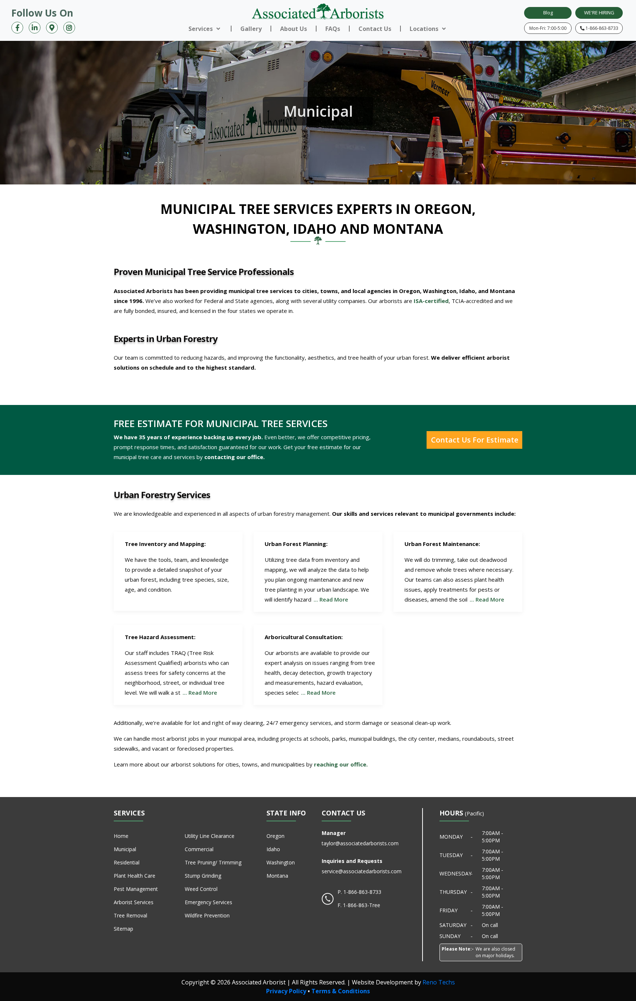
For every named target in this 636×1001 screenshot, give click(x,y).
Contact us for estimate (474, 440)
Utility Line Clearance (209, 835)
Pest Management (136, 888)
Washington (280, 862)
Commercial (199, 849)
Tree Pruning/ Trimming (213, 862)
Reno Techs (439, 982)
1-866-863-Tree (361, 905)
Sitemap (123, 928)
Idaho (273, 849)
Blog (548, 12)
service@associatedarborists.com (362, 871)
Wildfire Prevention (207, 915)
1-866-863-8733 (601, 28)
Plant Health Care (134, 875)
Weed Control (201, 888)
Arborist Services (133, 902)
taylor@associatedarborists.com (360, 843)
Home (121, 835)
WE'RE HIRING (599, 12)
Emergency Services (208, 902)
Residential (126, 862)
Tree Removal (130, 915)
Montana (277, 875)
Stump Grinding (203, 875)
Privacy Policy (286, 991)
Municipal (125, 849)
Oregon (275, 835)
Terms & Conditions (340, 991)
